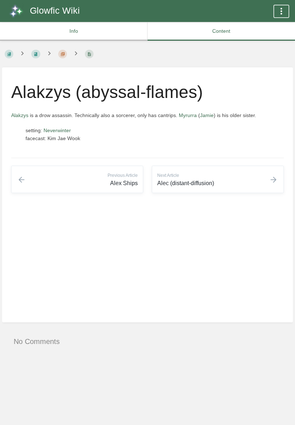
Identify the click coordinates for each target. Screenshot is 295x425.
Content (221, 31)
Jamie (207, 115)
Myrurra (188, 115)
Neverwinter (57, 130)
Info (73, 31)
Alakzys (19, 115)
